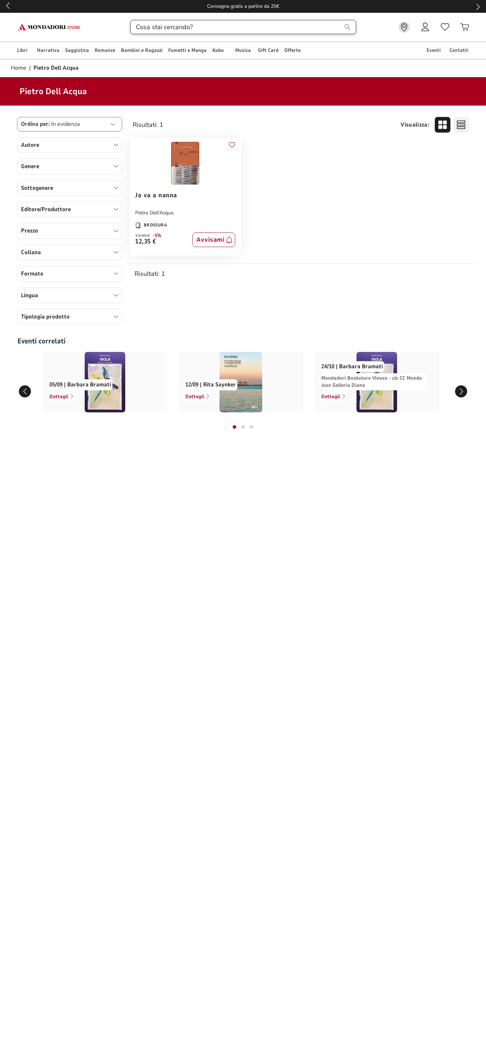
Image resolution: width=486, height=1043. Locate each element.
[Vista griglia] (442, 125)
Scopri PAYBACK (371, 6)
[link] (404, 27)
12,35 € (145, 242)
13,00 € (142, 236)
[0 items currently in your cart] (464, 27)
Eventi (434, 50)
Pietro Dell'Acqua (154, 212)
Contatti (459, 50)
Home (19, 68)
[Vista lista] (461, 125)
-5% (157, 235)
